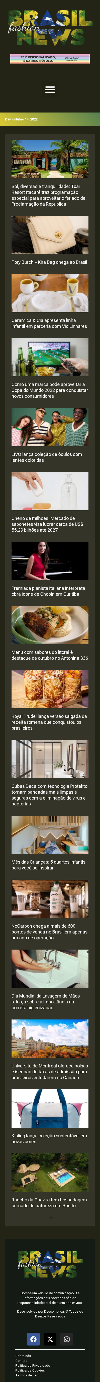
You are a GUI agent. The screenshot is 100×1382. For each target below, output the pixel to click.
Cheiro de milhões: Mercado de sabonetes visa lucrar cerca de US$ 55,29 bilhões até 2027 (47, 524)
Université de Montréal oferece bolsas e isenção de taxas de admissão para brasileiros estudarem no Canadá (50, 1071)
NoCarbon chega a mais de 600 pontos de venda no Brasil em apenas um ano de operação (49, 931)
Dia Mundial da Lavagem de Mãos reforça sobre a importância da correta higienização (46, 1001)
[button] (50, 89)
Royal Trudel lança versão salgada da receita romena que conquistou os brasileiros (49, 722)
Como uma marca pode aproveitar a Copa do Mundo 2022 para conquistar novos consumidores (50, 390)
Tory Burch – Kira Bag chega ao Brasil (49, 262)
